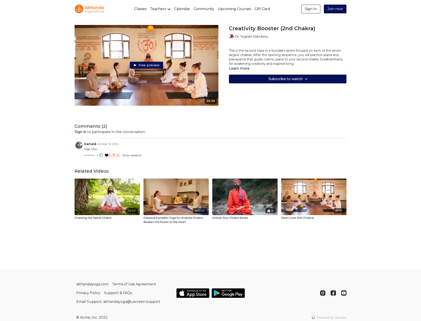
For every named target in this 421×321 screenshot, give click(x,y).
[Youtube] (343, 293)
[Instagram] (322, 293)
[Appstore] (193, 293)
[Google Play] (228, 293)
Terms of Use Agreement (134, 284)
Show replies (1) (131, 155)
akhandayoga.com (92, 284)
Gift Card (262, 9)
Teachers (158, 9)
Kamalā (90, 144)
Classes (140, 9)
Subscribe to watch (285, 79)
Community (204, 9)
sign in (80, 132)
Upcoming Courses (234, 9)
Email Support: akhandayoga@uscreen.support (118, 302)
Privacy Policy (88, 293)
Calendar (182, 9)
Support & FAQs (118, 293)
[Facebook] (333, 293)
